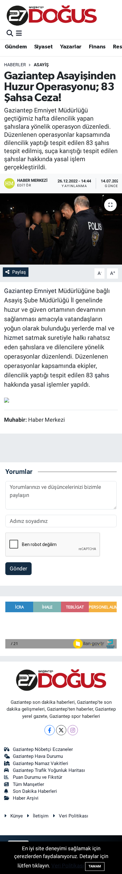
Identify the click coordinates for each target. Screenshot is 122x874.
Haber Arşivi (25, 798)
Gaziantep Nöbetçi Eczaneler (43, 749)
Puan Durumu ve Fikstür (37, 777)
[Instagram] (73, 730)
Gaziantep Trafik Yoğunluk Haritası (49, 770)
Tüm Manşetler (28, 784)
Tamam (95, 866)
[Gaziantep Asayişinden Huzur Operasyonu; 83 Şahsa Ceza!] (61, 229)
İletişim (40, 816)
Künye (16, 816)
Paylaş (19, 272)
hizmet (13, 337)
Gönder (18, 568)
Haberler (15, 64)
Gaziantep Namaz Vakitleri (40, 763)
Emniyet (45, 291)
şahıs (101, 375)
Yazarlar (70, 47)
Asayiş (41, 64)
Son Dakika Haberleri (35, 791)
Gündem (16, 47)
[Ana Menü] (19, 33)
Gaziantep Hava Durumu (38, 756)
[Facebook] (49, 730)
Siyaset (43, 47)
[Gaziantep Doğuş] (51, 15)
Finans (97, 47)
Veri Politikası (73, 816)
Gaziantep (18, 291)
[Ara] (10, 33)
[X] (61, 730)
